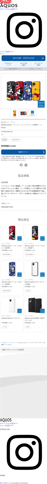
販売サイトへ (23, 152)
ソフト (28, 291)
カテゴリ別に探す (23, 64)
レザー (28, 327)
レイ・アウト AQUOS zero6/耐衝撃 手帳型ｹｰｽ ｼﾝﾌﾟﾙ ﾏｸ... (35, 318)
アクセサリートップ (8, 64)
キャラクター (16, 140)
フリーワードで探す (38, 64)
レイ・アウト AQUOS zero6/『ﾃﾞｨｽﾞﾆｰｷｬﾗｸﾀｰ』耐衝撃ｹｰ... (12, 246)
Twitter (26, 165)
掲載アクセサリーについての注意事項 (13, 350)
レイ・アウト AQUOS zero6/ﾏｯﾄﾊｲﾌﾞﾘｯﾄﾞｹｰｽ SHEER (35, 282)
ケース (4, 140)
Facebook (21, 165)
